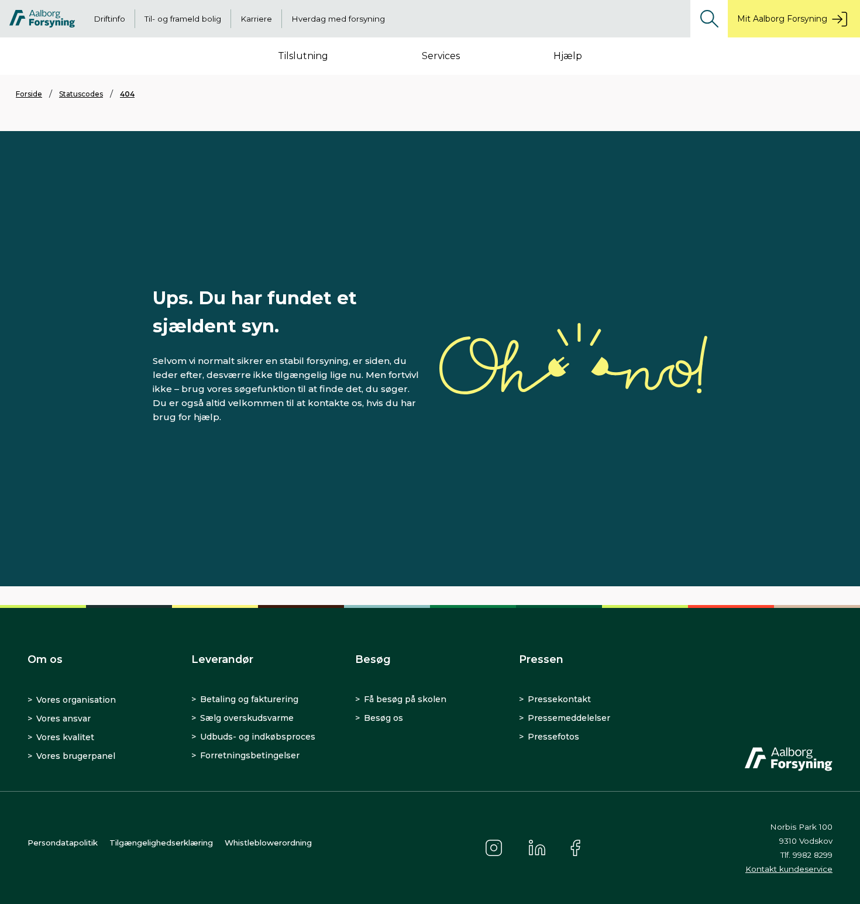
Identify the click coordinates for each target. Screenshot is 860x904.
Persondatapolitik (62, 842)
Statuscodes (81, 94)
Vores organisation (76, 700)
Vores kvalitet (65, 737)
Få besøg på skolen (405, 699)
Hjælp (567, 55)
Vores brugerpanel (75, 756)
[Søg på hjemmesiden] (709, 18)
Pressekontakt (559, 699)
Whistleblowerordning (268, 842)
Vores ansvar (63, 718)
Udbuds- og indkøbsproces (257, 736)
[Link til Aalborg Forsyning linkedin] (537, 848)
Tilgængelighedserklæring (161, 842)
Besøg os (383, 718)
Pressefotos (553, 736)
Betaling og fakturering (249, 699)
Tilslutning (303, 55)
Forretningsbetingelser (250, 755)
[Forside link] (42, 18)
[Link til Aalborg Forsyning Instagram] (493, 848)
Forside (29, 94)
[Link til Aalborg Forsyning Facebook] (577, 848)
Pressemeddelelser (569, 718)
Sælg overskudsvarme (247, 718)
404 (127, 94)
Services (441, 55)
